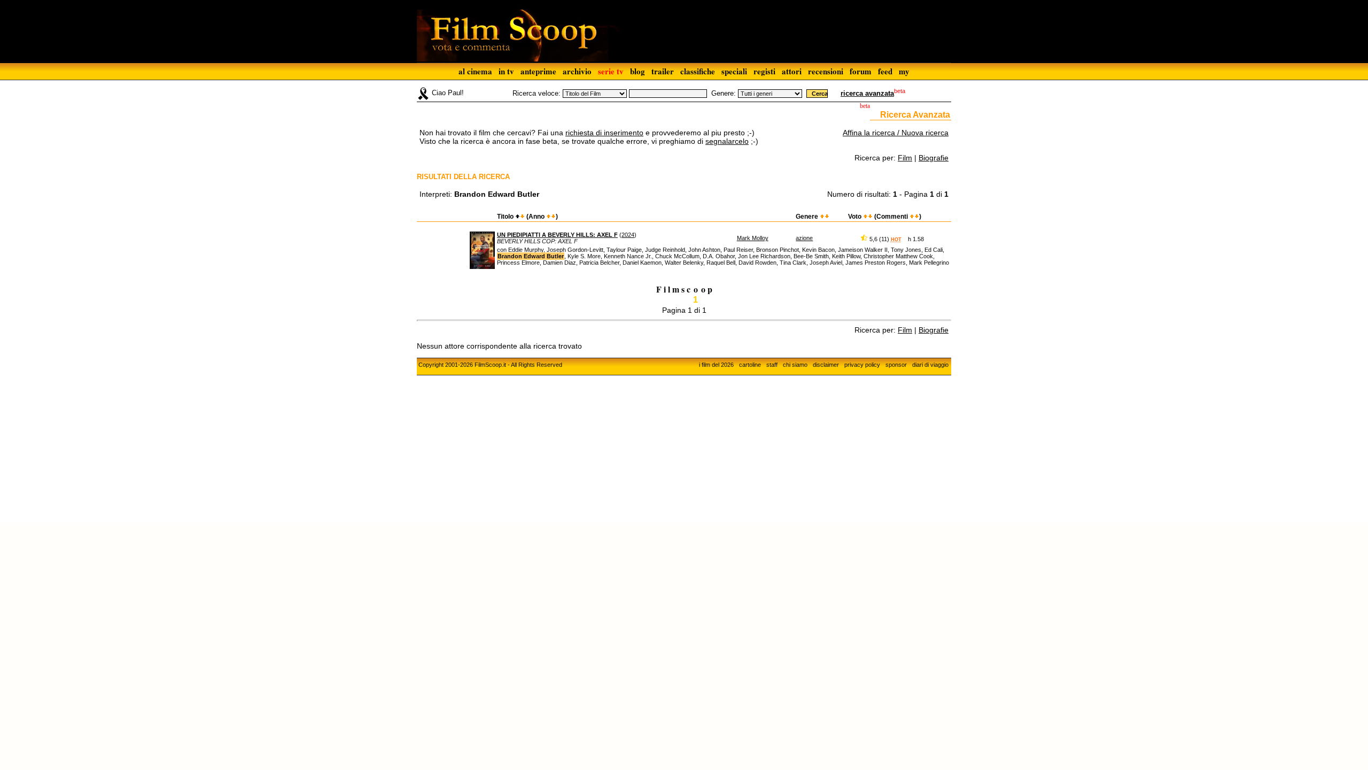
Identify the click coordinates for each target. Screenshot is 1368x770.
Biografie (934, 157)
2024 (627, 235)
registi (764, 71)
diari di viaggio (930, 364)
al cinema (475, 71)
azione (804, 238)
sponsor (896, 364)
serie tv (611, 71)
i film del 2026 (716, 364)
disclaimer (826, 364)
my (904, 71)
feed (885, 71)
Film (905, 157)
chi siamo (795, 364)
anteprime (538, 71)
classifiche (697, 71)
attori (792, 71)
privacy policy (862, 364)
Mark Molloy (752, 238)
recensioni (825, 71)
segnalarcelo (727, 141)
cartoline (750, 364)
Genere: (723, 93)
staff (772, 364)
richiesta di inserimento (604, 132)
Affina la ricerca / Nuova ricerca (896, 132)
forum (861, 71)
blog (637, 71)
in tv (506, 71)
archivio (577, 71)
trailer (662, 71)
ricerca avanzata (867, 93)
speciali (734, 71)
